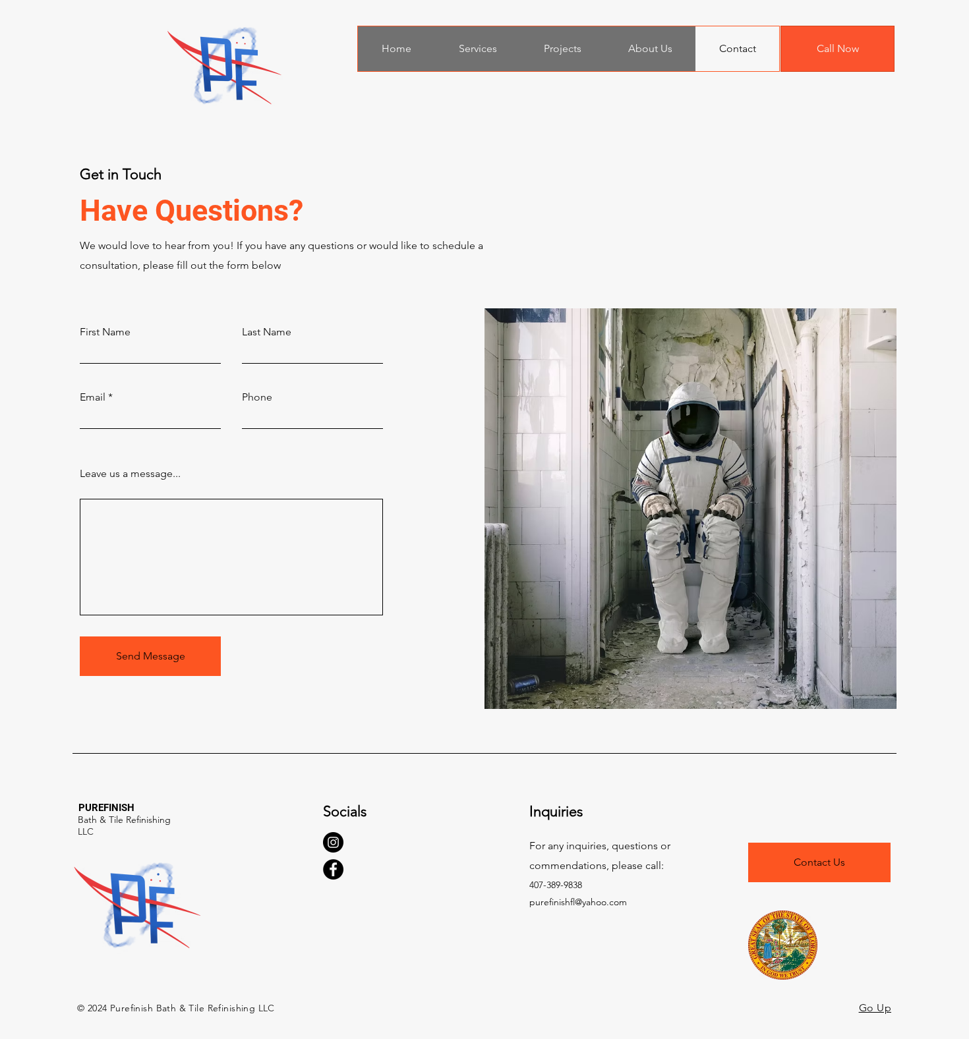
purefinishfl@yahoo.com (578, 902)
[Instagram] (333, 842)
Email (92, 397)
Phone (257, 397)
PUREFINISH (106, 808)
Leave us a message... (130, 473)
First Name (105, 332)
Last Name (266, 332)
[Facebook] (333, 869)
